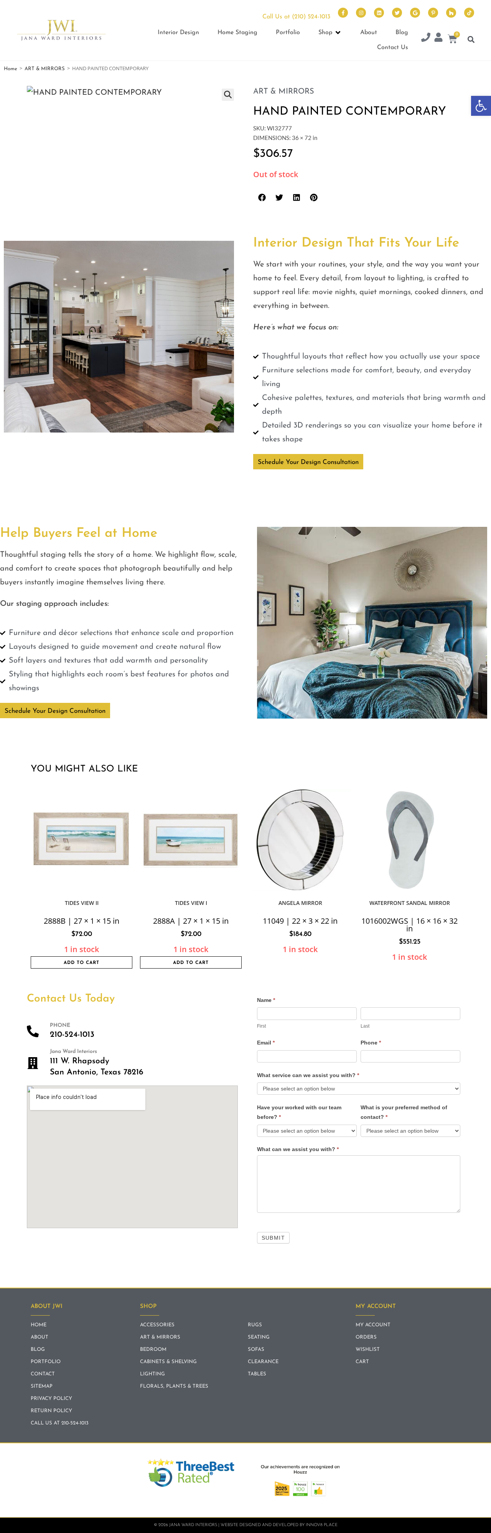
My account (373, 1324)
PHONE (60, 1025)
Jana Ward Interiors (73, 1051)
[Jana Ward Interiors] (33, 1063)
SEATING (259, 1337)
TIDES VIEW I (191, 902)
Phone (371, 1043)
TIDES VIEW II (82, 902)
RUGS (255, 1324)
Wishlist (368, 1349)
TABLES (257, 1374)
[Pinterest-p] (433, 13)
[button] (481, 106)
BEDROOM (153, 1349)
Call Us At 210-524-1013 (60, 1423)
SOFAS (256, 1349)
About (39, 1337)
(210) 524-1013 (311, 17)
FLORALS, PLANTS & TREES (174, 1386)
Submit (273, 1238)
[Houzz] (451, 13)
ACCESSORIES (157, 1324)
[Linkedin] (379, 13)
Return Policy (51, 1410)
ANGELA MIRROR (300, 902)
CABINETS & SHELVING (168, 1361)
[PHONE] (33, 1031)
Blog (38, 1349)
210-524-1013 (72, 1035)
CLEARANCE (263, 1361)
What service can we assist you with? (308, 1075)
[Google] (415, 13)
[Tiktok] (469, 13)
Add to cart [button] (81, 963)
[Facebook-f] (343, 13)
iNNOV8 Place (322, 1525)
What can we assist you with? (298, 1149)
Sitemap (42, 1386)
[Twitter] (397, 13)
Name (266, 1000)
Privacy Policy (51, 1398)
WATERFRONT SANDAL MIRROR (409, 902)
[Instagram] (361, 13)
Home (10, 68)
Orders (366, 1337)
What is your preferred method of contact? (404, 1112)
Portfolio (46, 1361)
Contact (43, 1374)
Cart (362, 1361)
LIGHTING (152, 1374)
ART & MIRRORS (45, 68)
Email (266, 1043)
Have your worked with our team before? (299, 1112)
